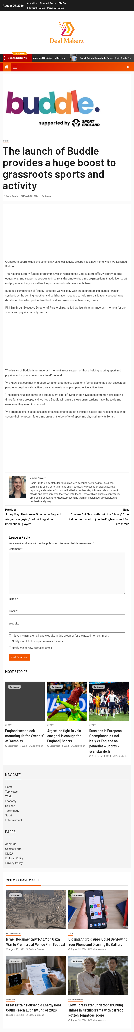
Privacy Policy (55, 8)
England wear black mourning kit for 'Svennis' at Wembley (24, 735)
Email (13, 611)
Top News (11, 791)
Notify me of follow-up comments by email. (38, 641)
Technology (12, 810)
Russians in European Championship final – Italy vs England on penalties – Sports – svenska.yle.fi (105, 740)
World (8, 796)
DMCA (62, 3)
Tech (70, 934)
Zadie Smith (12, 196)
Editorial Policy (36, 8)
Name (13, 598)
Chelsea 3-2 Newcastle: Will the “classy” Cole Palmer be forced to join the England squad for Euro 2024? (99, 517)
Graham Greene (36, 949)
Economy (10, 801)
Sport (6, 141)
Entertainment (13, 820)
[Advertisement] (67, 233)
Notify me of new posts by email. (32, 648)
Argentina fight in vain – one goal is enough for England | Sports (65, 735)
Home (9, 787)
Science (10, 806)
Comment (16, 549)
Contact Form (48, 3)
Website (14, 623)
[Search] (128, 67)
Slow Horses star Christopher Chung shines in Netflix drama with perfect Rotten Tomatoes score (95, 1010)
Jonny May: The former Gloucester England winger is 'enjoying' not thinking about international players (33, 517)
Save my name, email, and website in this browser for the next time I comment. (61, 635)
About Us (32, 3)
